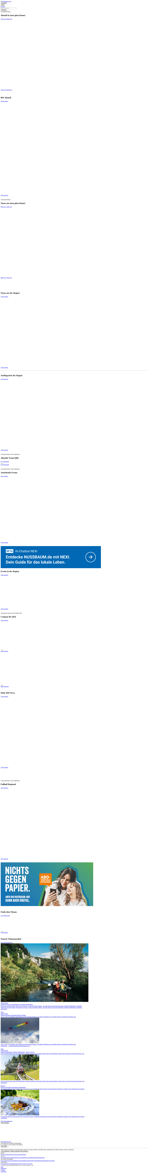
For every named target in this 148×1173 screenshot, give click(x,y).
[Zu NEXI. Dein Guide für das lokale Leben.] (51, 567)
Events (15, 1154)
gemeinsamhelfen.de (22, 1160)
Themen (24, 1154)
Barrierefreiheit (11, 1164)
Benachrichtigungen (39, 1157)
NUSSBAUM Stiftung (34, 1160)
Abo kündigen (30, 1157)
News (11, 1154)
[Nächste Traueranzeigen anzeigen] (2, 463)
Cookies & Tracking (26, 1164)
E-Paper (7, 1154)
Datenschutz (18, 1164)
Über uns (3, 1160)
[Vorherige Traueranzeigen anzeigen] (1, 463)
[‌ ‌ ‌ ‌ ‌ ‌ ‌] (74, 482)
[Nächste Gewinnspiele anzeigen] (2, 685)
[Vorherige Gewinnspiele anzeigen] (1, 685)
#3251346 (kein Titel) (6, 1157)
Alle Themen (4, 932)
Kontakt (14, 1157)
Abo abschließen (21, 1157)
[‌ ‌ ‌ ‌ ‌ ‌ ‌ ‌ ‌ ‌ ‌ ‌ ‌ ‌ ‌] (74, 31)
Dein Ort (3, 1154)
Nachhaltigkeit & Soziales (48, 1160)
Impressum (4, 1164)
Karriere (8, 1160)
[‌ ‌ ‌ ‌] (74, 284)
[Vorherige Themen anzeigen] (1, 931)
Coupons (19, 1154)
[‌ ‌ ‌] (74, 918)
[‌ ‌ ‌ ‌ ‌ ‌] (74, 625)
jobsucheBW (13, 1160)
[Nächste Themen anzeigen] (2, 931)
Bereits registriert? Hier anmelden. (19, 1151)
